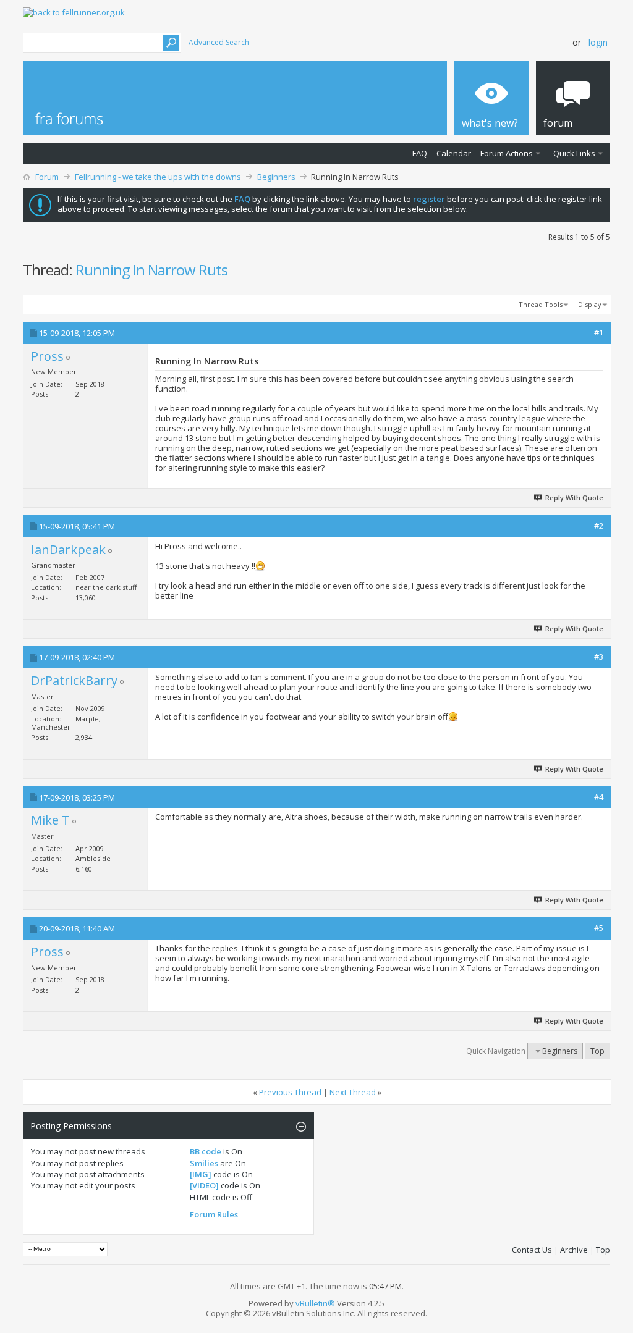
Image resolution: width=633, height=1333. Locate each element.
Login (598, 42)
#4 (598, 796)
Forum (47, 176)
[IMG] (200, 1174)
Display (589, 304)
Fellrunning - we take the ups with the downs (158, 176)
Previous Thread (290, 1092)
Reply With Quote (574, 497)
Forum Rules (214, 1214)
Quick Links (574, 153)
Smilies (204, 1163)
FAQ (419, 153)
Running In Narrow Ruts (151, 269)
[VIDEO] (204, 1185)
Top (597, 1051)
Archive (574, 1249)
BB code (205, 1151)
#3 (598, 656)
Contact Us (532, 1249)
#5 (598, 927)
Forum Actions (506, 153)
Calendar (453, 153)
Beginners (276, 176)
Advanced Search (219, 42)
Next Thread (352, 1092)
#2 (598, 525)
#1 (598, 332)
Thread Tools (541, 304)
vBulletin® (315, 1303)
